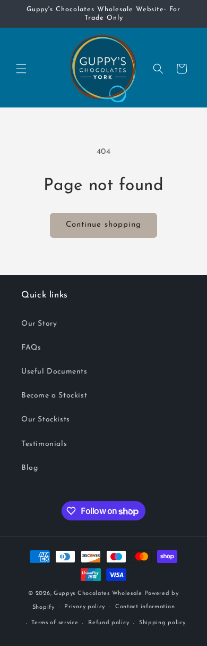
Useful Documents (54, 372)
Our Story (39, 324)
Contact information (145, 607)
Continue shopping (103, 225)
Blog (29, 468)
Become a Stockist (54, 396)
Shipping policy (162, 623)
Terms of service (54, 623)
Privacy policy (84, 607)
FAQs (31, 348)
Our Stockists (45, 420)
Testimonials (44, 444)
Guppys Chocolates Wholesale (98, 594)
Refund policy (108, 623)
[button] (21, 68)
